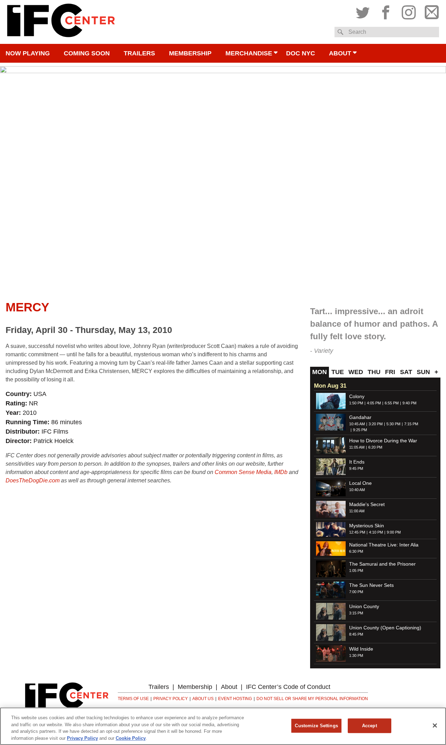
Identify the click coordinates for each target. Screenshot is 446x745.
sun (423, 371)
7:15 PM (411, 424)
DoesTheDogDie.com (33, 480)
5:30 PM (393, 424)
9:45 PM (356, 468)
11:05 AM (356, 447)
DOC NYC (300, 53)
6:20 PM (375, 447)
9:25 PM (360, 430)
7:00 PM (356, 592)
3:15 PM (356, 613)
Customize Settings (316, 725)
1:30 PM (356, 655)
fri (390, 371)
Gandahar (360, 417)
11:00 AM (356, 511)
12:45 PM (357, 532)
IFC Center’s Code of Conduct (288, 686)
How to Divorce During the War (383, 440)
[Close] (435, 725)
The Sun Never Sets (371, 585)
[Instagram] (409, 11)
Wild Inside (361, 649)
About (340, 53)
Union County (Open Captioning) (385, 627)
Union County (364, 606)
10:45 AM (357, 424)
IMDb (280, 472)
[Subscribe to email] (430, 11)
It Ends (356, 462)
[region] (223, 726)
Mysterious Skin (366, 525)
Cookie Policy (131, 737)
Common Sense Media (243, 472)
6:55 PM (392, 403)
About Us (203, 698)
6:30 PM (356, 551)
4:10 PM (376, 532)
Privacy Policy (170, 698)
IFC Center (61, 21)
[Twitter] (364, 11)
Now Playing (28, 53)
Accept (369, 725)
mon (319, 371)
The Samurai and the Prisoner (382, 564)
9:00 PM (394, 532)
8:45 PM (356, 634)
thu (374, 371)
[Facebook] (386, 11)
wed (355, 371)
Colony (356, 396)
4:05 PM (374, 403)
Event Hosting (235, 698)
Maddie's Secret (367, 504)
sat (406, 371)
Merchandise (248, 53)
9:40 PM (409, 403)
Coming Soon (87, 53)
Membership (190, 53)
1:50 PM (356, 403)
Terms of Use (133, 698)
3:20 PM (376, 424)
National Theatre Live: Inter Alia (383, 545)
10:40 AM (357, 490)
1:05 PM (356, 570)
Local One (360, 483)
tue (337, 371)
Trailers (139, 53)
